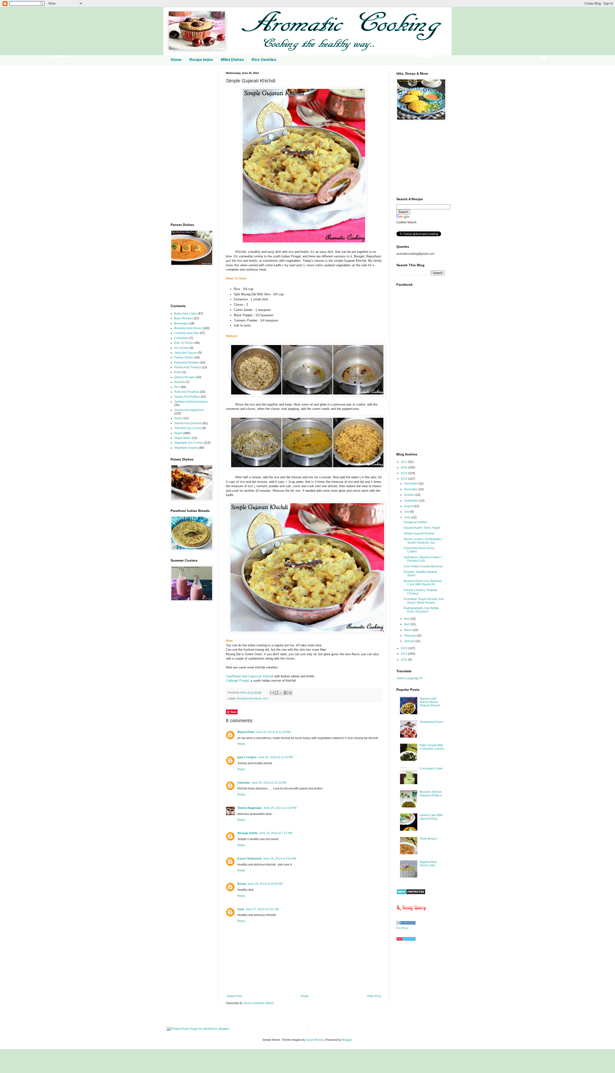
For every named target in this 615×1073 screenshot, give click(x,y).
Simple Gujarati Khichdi (419, 533)
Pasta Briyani (428, 838)
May (407, 618)
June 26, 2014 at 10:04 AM (265, 883)
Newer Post (234, 996)
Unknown (243, 782)
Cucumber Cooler (431, 768)
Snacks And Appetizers (189, 410)
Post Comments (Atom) (259, 1003)
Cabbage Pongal (237, 680)
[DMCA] (410, 893)
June (407, 517)
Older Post (374, 996)
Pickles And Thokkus (187, 367)
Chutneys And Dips (186, 333)
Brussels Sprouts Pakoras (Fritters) (431, 793)
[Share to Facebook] (285, 692)
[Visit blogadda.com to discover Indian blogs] (406, 939)
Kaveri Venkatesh (249, 858)
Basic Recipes (183, 318)
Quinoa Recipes (184, 377)
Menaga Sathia (247, 833)
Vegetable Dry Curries (188, 442)
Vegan (178, 433)
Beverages (181, 323)
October (409, 495)
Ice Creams (181, 348)
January (409, 641)
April (407, 624)
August (409, 506)
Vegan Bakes (182, 438)
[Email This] (272, 692)
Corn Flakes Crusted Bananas (423, 566)
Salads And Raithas (187, 396)
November (411, 489)
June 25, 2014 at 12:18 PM (273, 732)
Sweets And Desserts (188, 423)
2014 (404, 478)
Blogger (347, 1040)
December (411, 483)
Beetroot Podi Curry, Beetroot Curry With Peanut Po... (423, 582)
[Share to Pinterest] (290, 692)
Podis (178, 372)
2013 (404, 648)
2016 (404, 467)
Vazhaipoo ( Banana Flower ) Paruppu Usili (423, 559)
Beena (241, 883)
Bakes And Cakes (185, 313)
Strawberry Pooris (431, 722)
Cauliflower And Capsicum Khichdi (249, 676)
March (408, 630)
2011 (404, 659)
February (410, 635)
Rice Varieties (264, 60)
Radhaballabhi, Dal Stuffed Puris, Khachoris (421, 609)
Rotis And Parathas (186, 392)
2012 (404, 653)
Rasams (179, 382)
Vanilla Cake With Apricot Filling (431, 816)
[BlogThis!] (276, 692)
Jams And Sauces (185, 352)
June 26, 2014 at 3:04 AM (279, 858)
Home (176, 60)
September (411, 500)
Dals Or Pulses (184, 343)
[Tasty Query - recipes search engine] (411, 911)
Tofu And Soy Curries (188, 428)
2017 (404, 462)
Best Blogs (402, 928)
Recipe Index (201, 60)
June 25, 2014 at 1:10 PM (279, 808)
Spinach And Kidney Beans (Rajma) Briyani (430, 702)
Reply (241, 744)
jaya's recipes (247, 757)
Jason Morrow (315, 1040)
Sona (240, 909)
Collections (181, 338)
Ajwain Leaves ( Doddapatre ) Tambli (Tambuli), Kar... (423, 540)
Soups (178, 418)
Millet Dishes (232, 60)
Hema (244, 692)
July (407, 511)
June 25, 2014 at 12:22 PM (275, 757)
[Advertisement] (191, 144)
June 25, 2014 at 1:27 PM (275, 833)
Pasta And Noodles (186, 362)
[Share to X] (281, 692)
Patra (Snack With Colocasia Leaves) (432, 747)
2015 (404, 473)
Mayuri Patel (245, 732)
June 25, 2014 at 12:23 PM (269, 782)
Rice (265, 698)
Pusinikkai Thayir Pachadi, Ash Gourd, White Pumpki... (424, 600)
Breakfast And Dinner (249, 698)
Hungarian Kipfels (415, 522)
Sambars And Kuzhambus (191, 401)
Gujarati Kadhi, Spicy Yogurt (422, 527)
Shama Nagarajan (249, 808)
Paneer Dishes (184, 357)
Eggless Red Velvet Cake (428, 863)
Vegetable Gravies (186, 447)
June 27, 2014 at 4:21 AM (262, 909)
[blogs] (406, 923)
